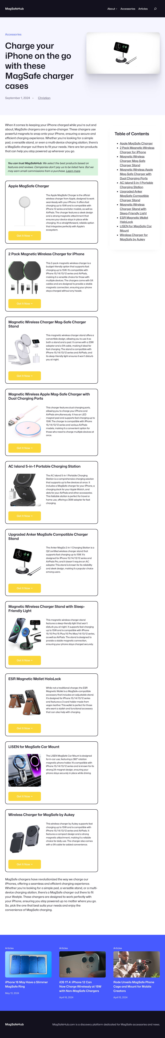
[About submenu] (116, 9)
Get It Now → (25, 235)
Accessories (13, 34)
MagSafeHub (14, 8)
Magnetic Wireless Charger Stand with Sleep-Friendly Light (133, 209)
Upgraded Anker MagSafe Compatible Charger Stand (134, 196)
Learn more (73, 171)
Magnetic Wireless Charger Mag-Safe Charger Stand (132, 161)
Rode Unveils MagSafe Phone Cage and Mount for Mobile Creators (133, 986)
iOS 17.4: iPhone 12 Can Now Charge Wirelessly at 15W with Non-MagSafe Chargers (80, 986)
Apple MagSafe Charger (136, 143)
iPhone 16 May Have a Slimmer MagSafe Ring (26, 984)
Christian (44, 98)
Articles (9, 948)
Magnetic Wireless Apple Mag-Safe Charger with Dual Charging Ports (136, 174)
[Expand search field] (155, 8)
